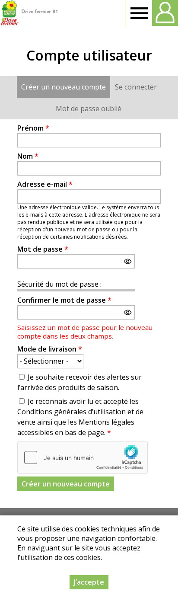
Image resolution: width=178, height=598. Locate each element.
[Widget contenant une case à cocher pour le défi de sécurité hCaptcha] (82, 457)
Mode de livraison (49, 349)
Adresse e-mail (45, 184)
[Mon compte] (165, 13)
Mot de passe (42, 249)
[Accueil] (29, 13)
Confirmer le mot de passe (64, 300)
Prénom (33, 128)
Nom (27, 156)
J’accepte (89, 582)
